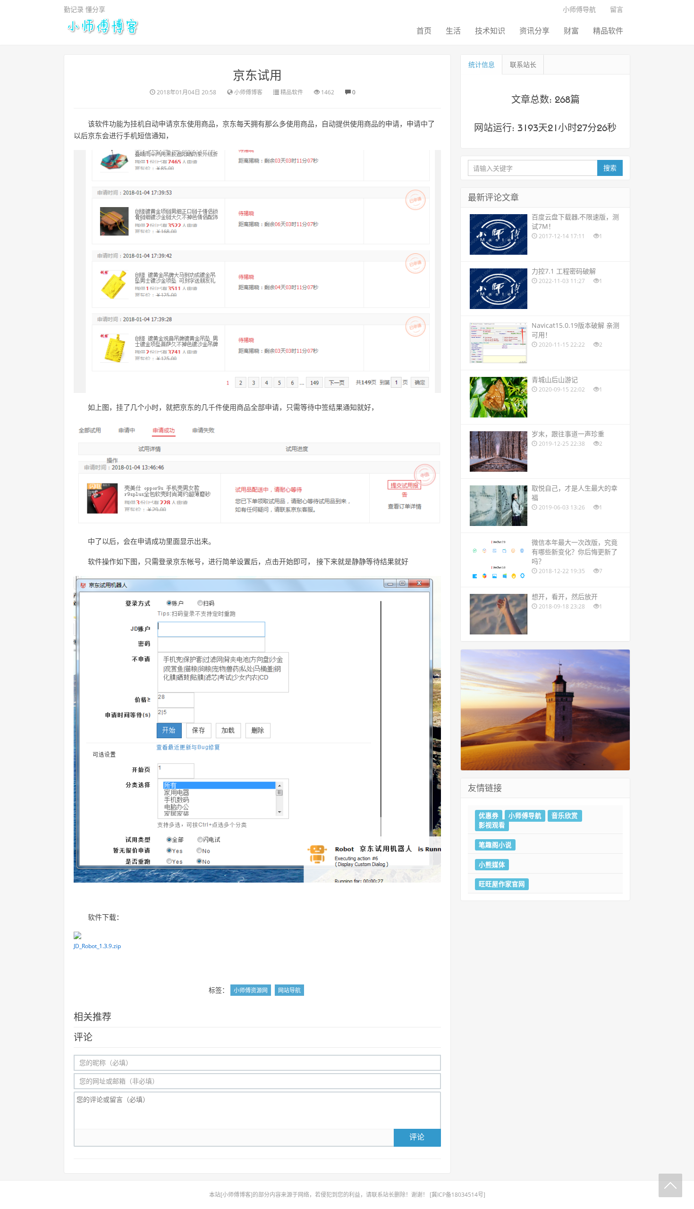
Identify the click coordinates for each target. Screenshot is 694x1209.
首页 (424, 30)
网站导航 (289, 990)
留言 (616, 9)
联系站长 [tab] (523, 64)
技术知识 (490, 30)
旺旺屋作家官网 (502, 884)
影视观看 (492, 825)
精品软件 (608, 30)
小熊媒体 (492, 864)
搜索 (610, 167)
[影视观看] (545, 709)
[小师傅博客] (102, 25)
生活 (453, 30)
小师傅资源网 (251, 990)
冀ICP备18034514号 (457, 1195)
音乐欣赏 (564, 815)
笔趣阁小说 (495, 844)
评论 (416, 1137)
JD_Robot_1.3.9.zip (97, 946)
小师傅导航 (579, 9)
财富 (571, 30)
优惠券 (489, 815)
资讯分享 (534, 30)
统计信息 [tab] (481, 64)
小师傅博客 (236, 1195)
